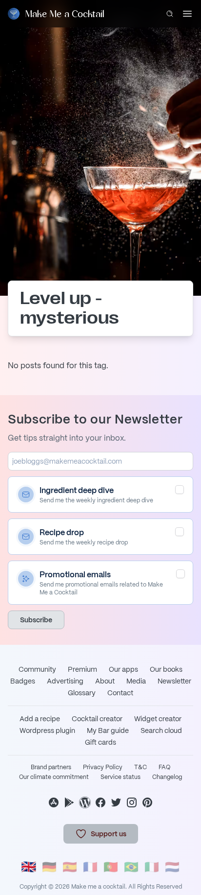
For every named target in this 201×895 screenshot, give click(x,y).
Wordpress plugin (47, 730)
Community (37, 669)
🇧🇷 (131, 866)
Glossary (82, 692)
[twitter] (116, 802)
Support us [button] (108, 833)
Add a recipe (40, 718)
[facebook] (100, 802)
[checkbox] (179, 489)
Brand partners (51, 767)
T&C (140, 767)
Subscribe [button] (36, 619)
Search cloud (161, 730)
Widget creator (157, 718)
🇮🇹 (151, 866)
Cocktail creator (97, 718)
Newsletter (174, 681)
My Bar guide (108, 730)
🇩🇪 (49, 866)
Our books (166, 669)
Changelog (167, 777)
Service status (120, 777)
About (105, 681)
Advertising (65, 681)
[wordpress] (85, 802)
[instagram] (132, 802)
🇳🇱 (172, 866)
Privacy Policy (102, 767)
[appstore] (54, 802)
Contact (120, 692)
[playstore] (69, 802)
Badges (22, 681)
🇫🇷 (90, 866)
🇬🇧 (29, 867)
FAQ (164, 767)
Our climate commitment (54, 777)
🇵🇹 (110, 866)
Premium (82, 669)
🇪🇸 (69, 866)
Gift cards (100, 742)
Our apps (123, 669)
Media (136, 681)
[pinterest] (147, 802)
